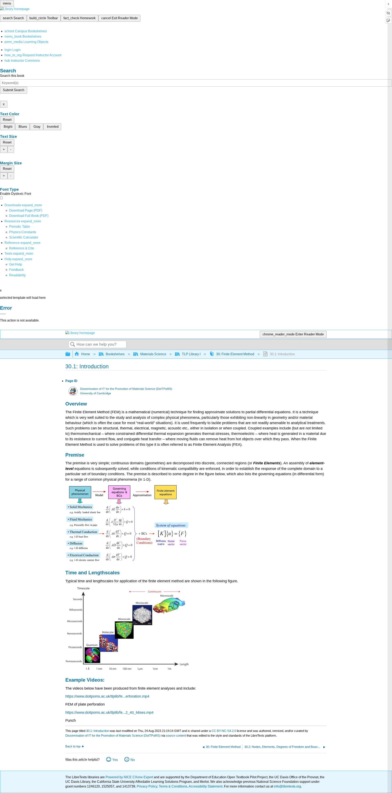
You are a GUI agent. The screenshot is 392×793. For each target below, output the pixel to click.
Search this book (12, 75)
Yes (115, 760)
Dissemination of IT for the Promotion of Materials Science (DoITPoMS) (126, 388)
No (132, 760)
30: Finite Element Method (235, 354)
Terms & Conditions (173, 786)
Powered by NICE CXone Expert (130, 777)
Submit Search (13, 90)
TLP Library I (191, 354)
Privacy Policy (147, 786)
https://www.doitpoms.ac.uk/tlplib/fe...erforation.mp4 (107, 696)
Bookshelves (115, 354)
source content (176, 735)
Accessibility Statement (205, 786)
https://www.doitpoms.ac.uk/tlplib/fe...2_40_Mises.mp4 (109, 712)
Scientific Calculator (23, 237)
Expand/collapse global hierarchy (70, 354)
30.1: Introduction (97, 731)
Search (73, 344)
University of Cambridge (95, 393)
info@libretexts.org (287, 786)
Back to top (72, 746)
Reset (7, 119)
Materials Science (153, 354)
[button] (16, 269)
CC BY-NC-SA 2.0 (224, 731)
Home (85, 354)
